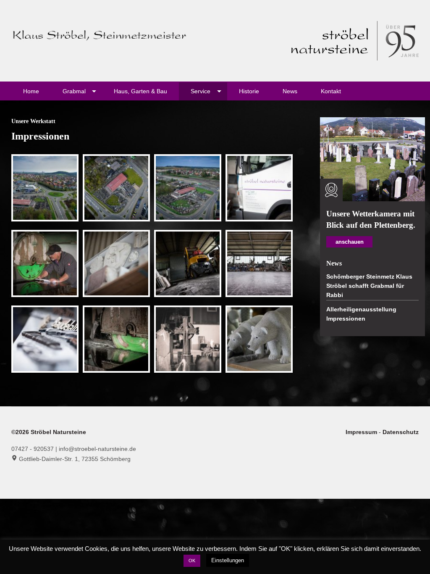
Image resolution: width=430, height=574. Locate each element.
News (290, 91)
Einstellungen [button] (227, 560)
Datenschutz (401, 432)
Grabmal (74, 91)
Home (31, 91)
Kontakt (331, 91)
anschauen (350, 242)
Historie (249, 91)
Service (200, 91)
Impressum (362, 432)
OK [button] (192, 560)
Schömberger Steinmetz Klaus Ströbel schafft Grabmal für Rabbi (369, 286)
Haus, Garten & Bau (140, 91)
